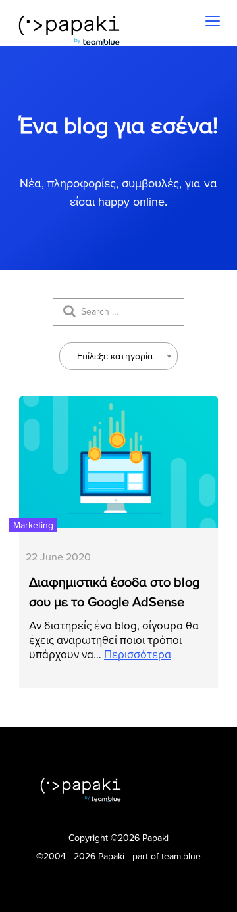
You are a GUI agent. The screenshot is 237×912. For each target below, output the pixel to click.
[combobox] (118, 356)
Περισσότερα (137, 655)
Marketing (33, 525)
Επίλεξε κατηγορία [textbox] (115, 356)
